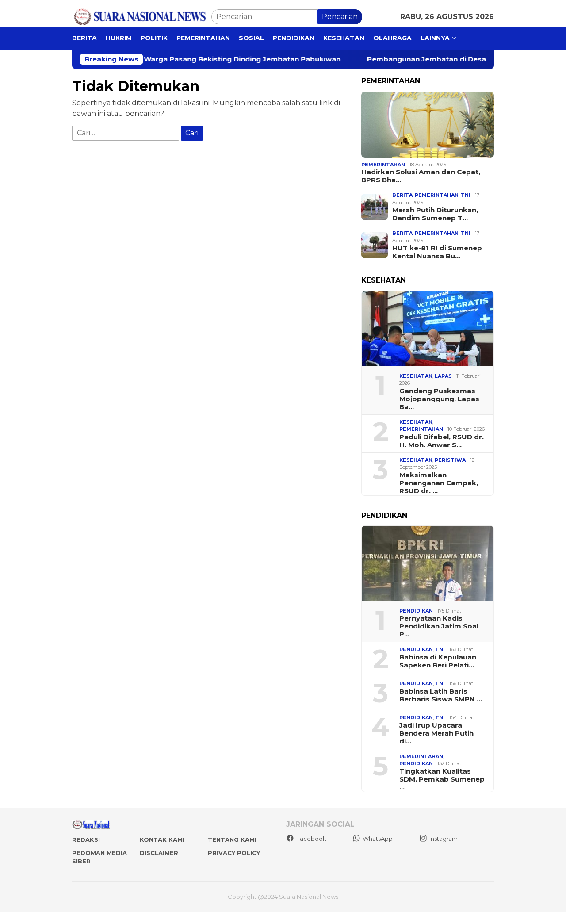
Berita (402, 195)
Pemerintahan (383, 164)
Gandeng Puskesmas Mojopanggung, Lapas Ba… (439, 399)
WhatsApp (378, 838)
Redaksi (86, 839)
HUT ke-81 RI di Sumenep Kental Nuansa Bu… (437, 252)
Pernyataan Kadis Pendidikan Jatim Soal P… (438, 626)
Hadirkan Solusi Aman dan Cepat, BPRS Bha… (420, 176)
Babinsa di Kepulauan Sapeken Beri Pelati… (437, 661)
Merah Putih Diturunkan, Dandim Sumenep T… (435, 214)
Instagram (443, 838)
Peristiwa (450, 460)
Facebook (311, 838)
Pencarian (340, 16)
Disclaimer (159, 852)
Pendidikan (416, 611)
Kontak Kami (162, 839)
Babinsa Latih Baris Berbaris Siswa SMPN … (440, 695)
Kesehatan (415, 376)
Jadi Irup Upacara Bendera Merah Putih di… (436, 733)
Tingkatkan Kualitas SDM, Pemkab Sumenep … (442, 779)
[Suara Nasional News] (141, 16)
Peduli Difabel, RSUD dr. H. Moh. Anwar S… (441, 441)
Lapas (443, 376)
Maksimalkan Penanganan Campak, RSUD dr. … (438, 483)
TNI (465, 195)
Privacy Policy (234, 852)
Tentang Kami (232, 839)
